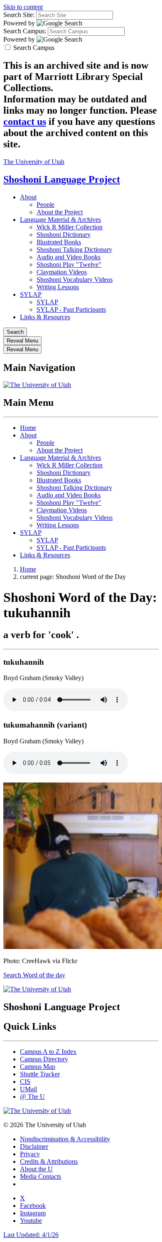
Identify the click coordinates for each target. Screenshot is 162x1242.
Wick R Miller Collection (70, 227)
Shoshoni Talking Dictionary (74, 249)
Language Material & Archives (60, 219)
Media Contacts (40, 1176)
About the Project (60, 212)
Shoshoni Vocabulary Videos (75, 279)
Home (28, 427)
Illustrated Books (59, 242)
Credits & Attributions (49, 1161)
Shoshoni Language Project (61, 179)
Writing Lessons (58, 287)
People (45, 204)
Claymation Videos (62, 272)
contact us (24, 121)
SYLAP (31, 294)
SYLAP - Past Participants (71, 309)
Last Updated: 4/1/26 (31, 1234)
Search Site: (18, 14)
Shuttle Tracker (40, 1074)
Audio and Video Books (69, 257)
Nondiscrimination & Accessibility (65, 1139)
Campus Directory (44, 1059)
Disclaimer (34, 1146)
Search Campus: (24, 31)
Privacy (30, 1154)
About (28, 197)
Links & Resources (45, 316)
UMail (28, 1089)
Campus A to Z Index (48, 1051)
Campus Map (37, 1066)
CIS (25, 1081)
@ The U (32, 1096)
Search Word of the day (34, 975)
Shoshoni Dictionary (64, 234)
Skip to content (23, 6)
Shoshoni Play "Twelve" (69, 264)
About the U (36, 1168)
